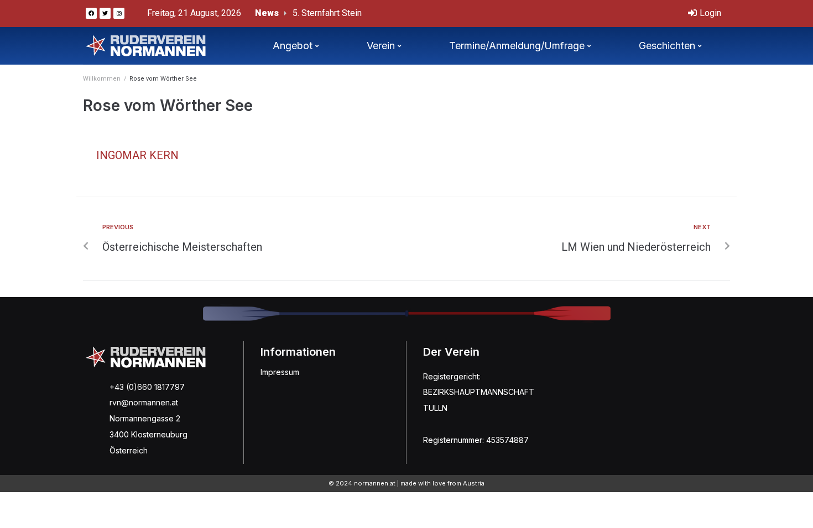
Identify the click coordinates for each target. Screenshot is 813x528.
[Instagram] (118, 13)
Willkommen (102, 78)
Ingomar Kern (137, 155)
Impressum (279, 372)
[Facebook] (91, 13)
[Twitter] (105, 13)
